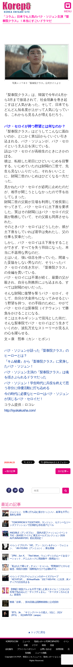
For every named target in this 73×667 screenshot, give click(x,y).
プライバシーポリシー (26, 649)
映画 (44, 645)
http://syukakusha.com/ (20, 410)
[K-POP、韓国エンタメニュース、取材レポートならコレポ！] (17, 5)
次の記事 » (63, 471)
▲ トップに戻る (36, 632)
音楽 (52, 645)
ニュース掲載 (40, 653)
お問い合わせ (45, 649)
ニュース (26, 641)
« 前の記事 (10, 471)
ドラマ (35, 645)
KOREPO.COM (12, 641)
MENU (68, 11)
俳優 (26, 645)
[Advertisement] (36, 33)
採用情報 (59, 649)
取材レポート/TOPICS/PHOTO (46, 641)
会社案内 (9, 649)
